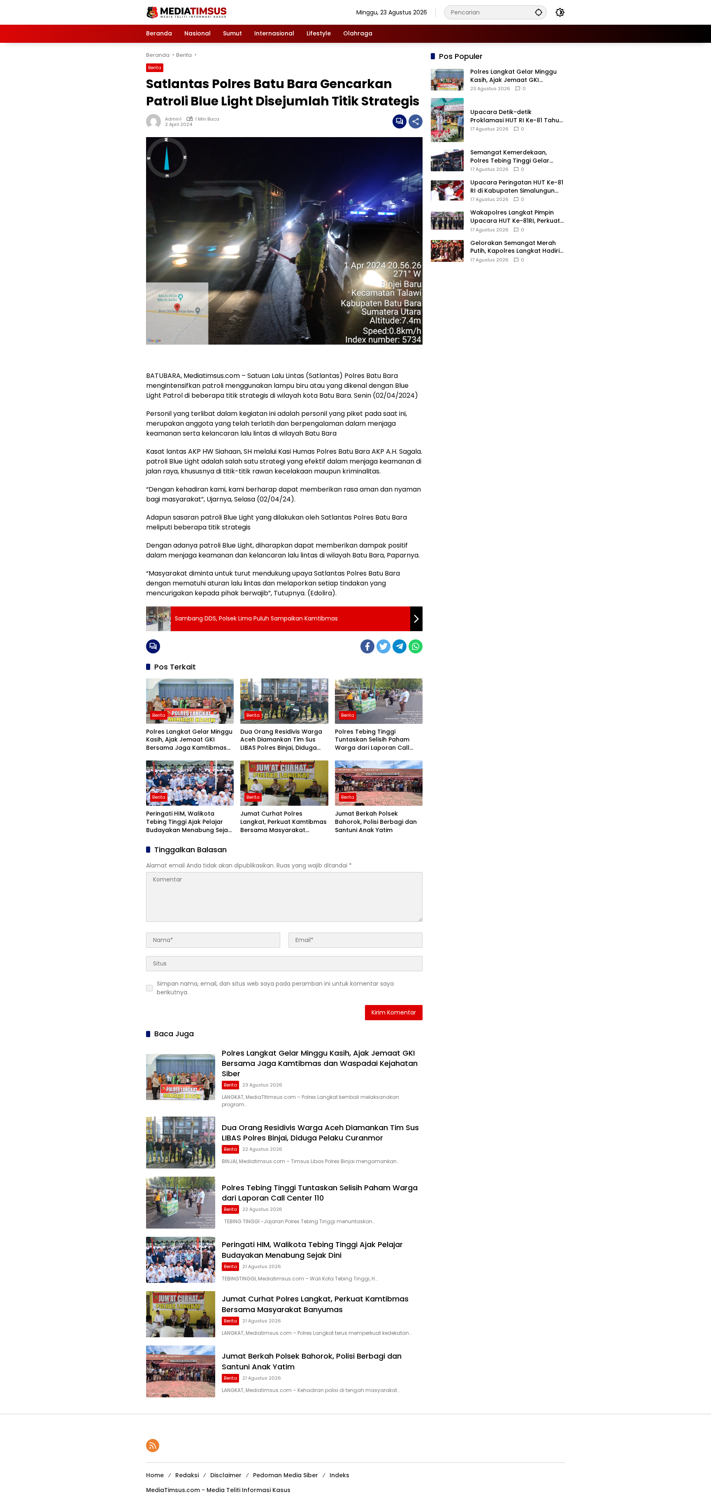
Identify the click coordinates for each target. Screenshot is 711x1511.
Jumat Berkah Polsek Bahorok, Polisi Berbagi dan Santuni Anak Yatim (376, 822)
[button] (538, 12)
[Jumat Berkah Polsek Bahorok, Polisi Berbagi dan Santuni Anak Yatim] (379, 783)
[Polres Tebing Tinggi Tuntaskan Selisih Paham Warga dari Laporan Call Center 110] (379, 701)
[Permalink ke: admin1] (155, 121)
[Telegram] (400, 646)
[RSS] (152, 1445)
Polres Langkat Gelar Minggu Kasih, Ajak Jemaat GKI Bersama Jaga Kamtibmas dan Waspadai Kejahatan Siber (189, 740)
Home (155, 1475)
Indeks (339, 1475)
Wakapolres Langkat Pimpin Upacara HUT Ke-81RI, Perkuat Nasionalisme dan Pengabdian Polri (516, 217)
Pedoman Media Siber (285, 1475)
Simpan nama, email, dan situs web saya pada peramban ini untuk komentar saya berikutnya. (275, 987)
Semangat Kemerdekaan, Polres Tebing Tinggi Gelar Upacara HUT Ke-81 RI (509, 157)
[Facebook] (367, 646)
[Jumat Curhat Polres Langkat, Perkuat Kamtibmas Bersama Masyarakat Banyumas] (284, 783)
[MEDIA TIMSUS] (187, 12)
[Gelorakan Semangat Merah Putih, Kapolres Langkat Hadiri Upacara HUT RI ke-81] (447, 251)
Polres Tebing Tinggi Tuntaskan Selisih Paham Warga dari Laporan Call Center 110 (372, 740)
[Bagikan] (416, 121)
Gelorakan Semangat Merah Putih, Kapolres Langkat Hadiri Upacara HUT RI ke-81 (515, 247)
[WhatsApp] (416, 646)
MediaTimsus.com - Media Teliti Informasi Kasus (218, 1490)
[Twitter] (383, 646)
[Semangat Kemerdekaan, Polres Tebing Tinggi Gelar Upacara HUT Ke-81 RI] (447, 160)
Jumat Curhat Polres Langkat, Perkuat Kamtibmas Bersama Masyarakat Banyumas (283, 822)
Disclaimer (226, 1475)
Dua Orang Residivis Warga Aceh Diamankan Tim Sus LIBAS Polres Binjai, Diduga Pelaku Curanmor (281, 740)
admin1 (173, 119)
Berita (154, 67)
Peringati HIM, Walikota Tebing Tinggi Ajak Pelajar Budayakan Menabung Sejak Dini (188, 822)
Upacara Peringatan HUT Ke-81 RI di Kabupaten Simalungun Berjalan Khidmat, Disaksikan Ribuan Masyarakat (516, 187)
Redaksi (187, 1475)
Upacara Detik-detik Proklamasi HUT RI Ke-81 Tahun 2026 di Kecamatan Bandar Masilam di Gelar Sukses (516, 116)
